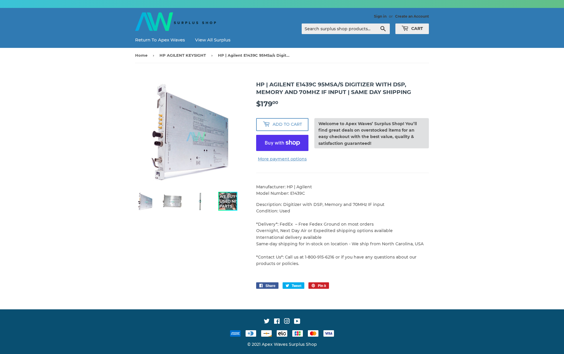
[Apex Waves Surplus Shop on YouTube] (297, 322)
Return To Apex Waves (160, 40)
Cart (416, 28)
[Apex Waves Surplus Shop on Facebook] (277, 322)
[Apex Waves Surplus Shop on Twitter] (267, 322)
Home (141, 55)
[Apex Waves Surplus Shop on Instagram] (287, 322)
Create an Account (412, 16)
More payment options (282, 159)
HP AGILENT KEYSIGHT (183, 55)
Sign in (380, 16)
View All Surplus (213, 40)
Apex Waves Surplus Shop (289, 344)
